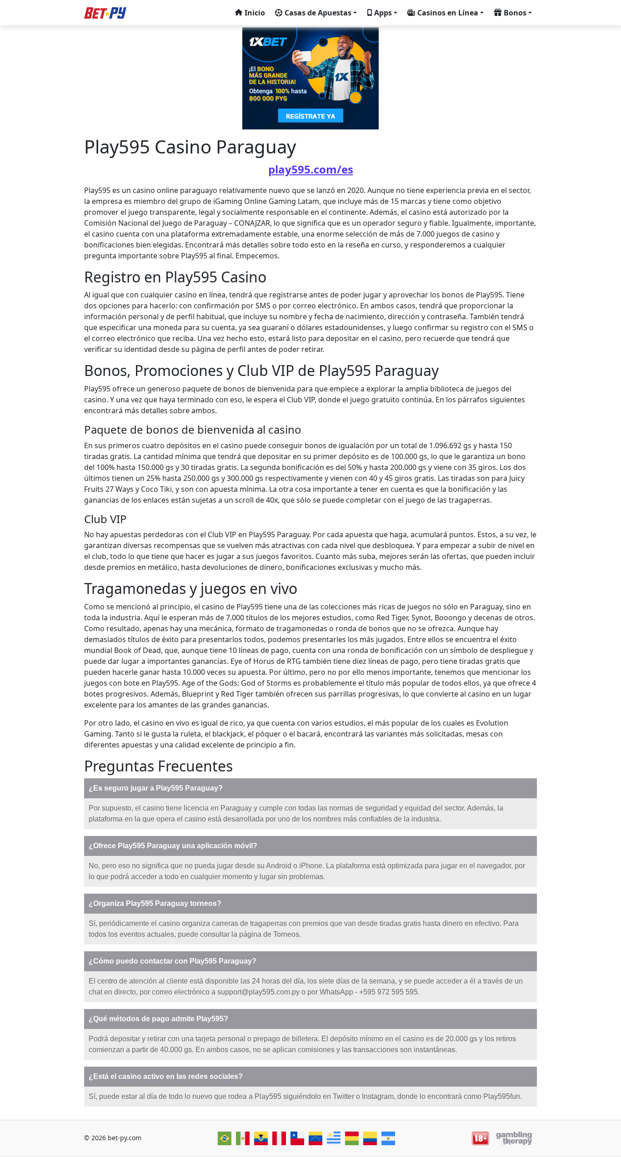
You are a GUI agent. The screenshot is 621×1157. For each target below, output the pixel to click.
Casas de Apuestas (318, 13)
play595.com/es (310, 169)
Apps (383, 13)
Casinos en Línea (447, 13)
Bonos (515, 13)
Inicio (255, 13)
